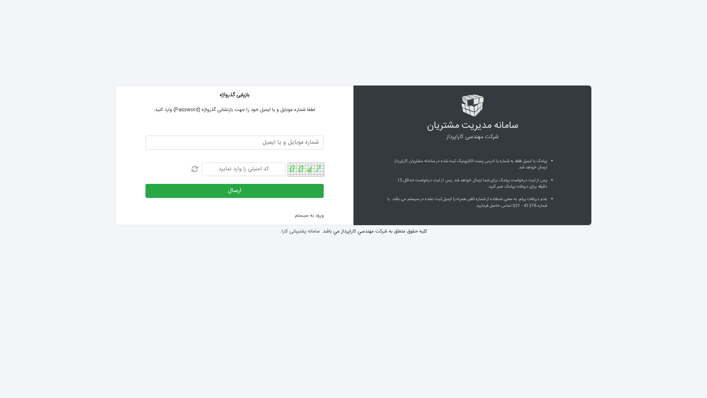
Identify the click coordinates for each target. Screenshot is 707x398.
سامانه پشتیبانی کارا (301, 231)
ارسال (234, 191)
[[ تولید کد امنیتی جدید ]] (195, 171)
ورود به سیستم (309, 216)
